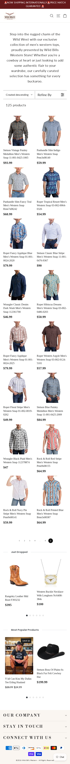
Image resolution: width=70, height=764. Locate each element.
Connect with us (27, 738)
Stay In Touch (23, 726)
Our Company (22, 715)
